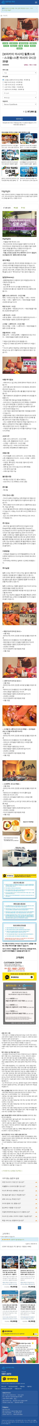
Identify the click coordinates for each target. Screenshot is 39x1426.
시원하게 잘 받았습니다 (17, 1239)
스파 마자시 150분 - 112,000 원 (13, 87)
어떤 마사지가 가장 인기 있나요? (13, 1182)
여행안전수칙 (18, 1388)
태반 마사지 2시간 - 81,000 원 (13, 82)
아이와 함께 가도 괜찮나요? (11, 1203)
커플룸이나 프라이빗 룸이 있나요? (13, 1186)
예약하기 (19, 118)
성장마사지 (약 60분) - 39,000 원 (14, 89)
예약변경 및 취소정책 (6, 1388)
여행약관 (22, 1386)
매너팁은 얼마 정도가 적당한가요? (13, 1195)
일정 (16, 208)
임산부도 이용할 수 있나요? (11, 1207)
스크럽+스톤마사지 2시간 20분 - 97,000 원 (17, 80)
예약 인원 (5, 70)
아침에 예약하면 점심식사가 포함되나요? (16, 1212)
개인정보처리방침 (13, 1386)
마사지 (5, 15)
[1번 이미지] (16, 38)
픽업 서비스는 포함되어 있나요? (13, 1220)
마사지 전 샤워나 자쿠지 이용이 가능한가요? (17, 1216)
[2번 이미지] (18, 38)
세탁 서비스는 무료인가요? (11, 1199)
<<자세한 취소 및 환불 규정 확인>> (12, 1171)
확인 (15, 1398)
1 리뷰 (34, 65)
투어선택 (5, 76)
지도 (23, 208)
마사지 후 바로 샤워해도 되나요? (13, 1190)
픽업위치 (5, 101)
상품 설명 (7, 208)
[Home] (8, 2)
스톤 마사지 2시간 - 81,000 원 (13, 84)
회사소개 (3, 1386)
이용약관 (29, 1386)
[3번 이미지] (20, 38)
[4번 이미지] (22, 38)
